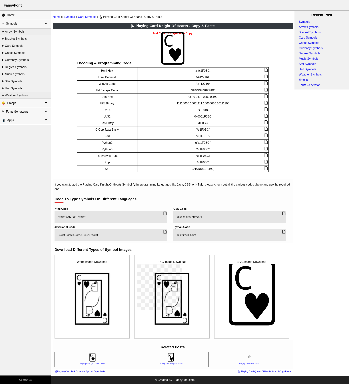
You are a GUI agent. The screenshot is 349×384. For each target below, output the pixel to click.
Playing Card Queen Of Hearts (92, 364)
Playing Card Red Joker (249, 364)
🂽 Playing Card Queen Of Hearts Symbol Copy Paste (264, 371)
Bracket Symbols (16, 38)
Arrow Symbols (15, 31)
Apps (8, 120)
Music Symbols (15, 74)
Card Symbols (14, 45)
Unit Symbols (13, 88)
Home (11, 15)
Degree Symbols (16, 67)
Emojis (11, 103)
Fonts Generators (17, 111)
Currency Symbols (17, 59)
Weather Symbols (16, 95)
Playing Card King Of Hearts (170, 364)
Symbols (11, 23)
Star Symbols (13, 81)
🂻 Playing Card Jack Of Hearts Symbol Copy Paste (80, 371)
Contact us (25, 379)
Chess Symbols (15, 52)
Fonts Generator (309, 85)
